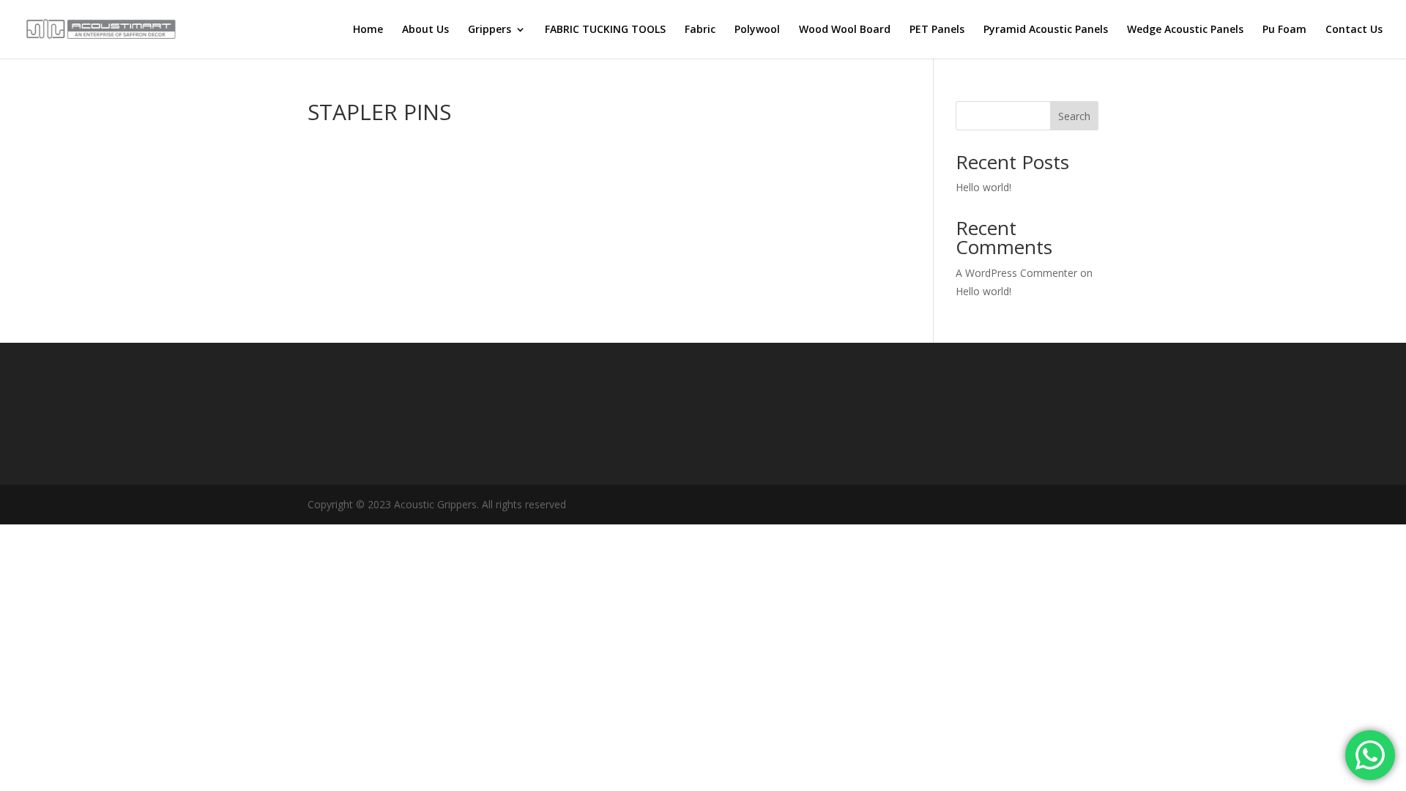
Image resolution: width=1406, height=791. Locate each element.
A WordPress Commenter (1016, 273)
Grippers (489, 30)
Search (1074, 116)
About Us (425, 30)
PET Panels (937, 30)
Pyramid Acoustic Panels (1045, 30)
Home (368, 30)
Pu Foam (1284, 30)
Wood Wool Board (844, 30)
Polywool (757, 30)
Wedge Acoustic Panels (1185, 30)
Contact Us (1354, 30)
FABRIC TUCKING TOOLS (605, 30)
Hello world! (983, 187)
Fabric (700, 30)
